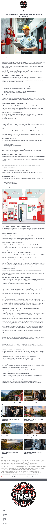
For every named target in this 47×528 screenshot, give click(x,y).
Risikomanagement (6, 471)
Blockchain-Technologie (35, 460)
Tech (4, 520)
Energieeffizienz (27, 465)
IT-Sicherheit (41, 466)
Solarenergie (37, 471)
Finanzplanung (4, 466)
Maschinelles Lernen (36, 468)
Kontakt (5, 523)
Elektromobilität (16, 465)
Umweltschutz (36, 472)
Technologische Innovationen (24, 472)
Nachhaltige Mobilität (8, 469)
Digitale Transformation (20, 463)
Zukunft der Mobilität (17, 474)
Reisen (4, 519)
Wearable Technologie (8, 474)
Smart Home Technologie (22, 471)
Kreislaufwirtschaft (5, 468)
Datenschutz (40, 462)
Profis (2, 476)
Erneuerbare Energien (38, 465)
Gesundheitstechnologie (11, 466)
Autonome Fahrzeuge (24, 460)
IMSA (4, 510)
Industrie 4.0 (19, 466)
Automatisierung (6, 460)
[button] (23, 11)
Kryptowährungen (12, 468)
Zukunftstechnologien (33, 474)
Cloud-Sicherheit (10, 462)
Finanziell (5, 511)
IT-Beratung (25, 466)
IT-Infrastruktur (31, 466)
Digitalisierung (33, 463)
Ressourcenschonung (40, 469)
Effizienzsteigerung (6, 465)
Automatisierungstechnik (15, 460)
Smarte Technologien (14, 471)
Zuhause (5, 522)
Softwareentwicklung (30, 471)
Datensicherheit (6, 463)
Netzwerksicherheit (29, 469)
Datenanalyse (27, 462)
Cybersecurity (19, 462)
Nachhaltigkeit (18, 469)
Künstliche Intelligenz (24, 468)
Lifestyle (5, 514)
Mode (4, 515)
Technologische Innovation (8, 472)
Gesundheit (5, 513)
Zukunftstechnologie (25, 474)
